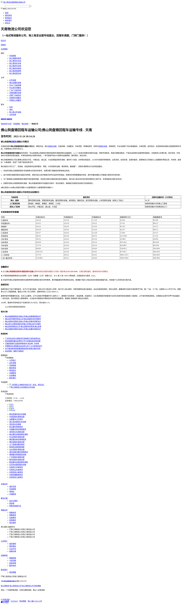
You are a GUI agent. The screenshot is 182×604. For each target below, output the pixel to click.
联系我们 (8, 20)
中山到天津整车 (15, 88)
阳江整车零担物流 (16, 427)
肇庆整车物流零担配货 (17, 439)
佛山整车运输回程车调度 (18, 434)
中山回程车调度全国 (16, 437)
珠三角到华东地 (15, 61)
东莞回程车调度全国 (16, 417)
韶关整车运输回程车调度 (18, 462)
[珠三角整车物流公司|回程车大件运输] (22, 387)
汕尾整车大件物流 (16, 419)
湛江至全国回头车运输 (17, 422)
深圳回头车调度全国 (16, 432)
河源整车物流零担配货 (17, 429)
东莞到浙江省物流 (16, 477)
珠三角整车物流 (15, 58)
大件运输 (12, 80)
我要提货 (9, 119)
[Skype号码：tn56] (12, 410)
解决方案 (4, 498)
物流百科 (4, 124)
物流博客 (37, 586)
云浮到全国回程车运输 (17, 465)
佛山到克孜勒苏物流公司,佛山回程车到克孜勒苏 (23, 319)
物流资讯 (8, 15)
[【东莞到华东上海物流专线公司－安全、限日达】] (27, 385)
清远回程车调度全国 (16, 442)
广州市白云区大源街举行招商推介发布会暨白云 (22, 338)
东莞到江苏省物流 (16, 467)
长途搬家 (4, 49)
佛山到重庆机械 (15, 83)
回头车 (7, 23)
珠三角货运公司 (15, 586)
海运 (11, 109)
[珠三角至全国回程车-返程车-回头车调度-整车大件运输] (13, 2)
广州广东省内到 (15, 90)
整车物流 (12, 368)
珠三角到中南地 (15, 68)
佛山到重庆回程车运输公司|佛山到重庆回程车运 (23, 329)
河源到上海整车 (15, 100)
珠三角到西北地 (15, 73)
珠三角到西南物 (15, 71)
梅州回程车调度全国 (16, 459)
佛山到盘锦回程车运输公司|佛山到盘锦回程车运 (23, 316)
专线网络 (12, 56)
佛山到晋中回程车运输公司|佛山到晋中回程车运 (23, 321)
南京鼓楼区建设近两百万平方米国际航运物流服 (22, 341)
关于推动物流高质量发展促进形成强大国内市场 (22, 348)
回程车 (3, 45)
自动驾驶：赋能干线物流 (14, 351)
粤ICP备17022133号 (35, 601)
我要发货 (3, 119)
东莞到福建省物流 (16, 475)
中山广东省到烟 (15, 85)
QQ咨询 (5, 602)
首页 (6, 13)
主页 (9, 124)
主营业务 (4, 484)
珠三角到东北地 (15, 63)
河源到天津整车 (15, 98)
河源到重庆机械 (15, 93)
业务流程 (12, 363)
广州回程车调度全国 (16, 457)
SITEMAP (14, 601)
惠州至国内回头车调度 (17, 414)
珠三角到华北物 (15, 66)
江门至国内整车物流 (16, 444)
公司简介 (12, 360)
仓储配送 (12, 373)
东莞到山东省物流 (16, 470)
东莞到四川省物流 (16, 472)
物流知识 (8, 18)
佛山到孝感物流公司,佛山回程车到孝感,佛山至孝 (23, 326)
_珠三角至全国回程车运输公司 (9, 581)
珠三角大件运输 (15, 112)
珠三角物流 (5, 586)
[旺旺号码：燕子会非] (11, 408)
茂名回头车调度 (15, 424)
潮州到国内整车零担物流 (18, 452)
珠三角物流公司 (28, 586)
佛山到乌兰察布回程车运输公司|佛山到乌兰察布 (23, 324)
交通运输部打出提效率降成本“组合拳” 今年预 (22, 343)
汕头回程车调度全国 (16, 449)
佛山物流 (25, 124)
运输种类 (4, 555)
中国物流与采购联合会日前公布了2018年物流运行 (23, 346)
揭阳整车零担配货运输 (17, 454)
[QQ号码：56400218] (11, 404)
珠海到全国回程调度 (16, 447)
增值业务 (4, 510)
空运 (11, 107)
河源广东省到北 (15, 95)
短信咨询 (6, 599)
